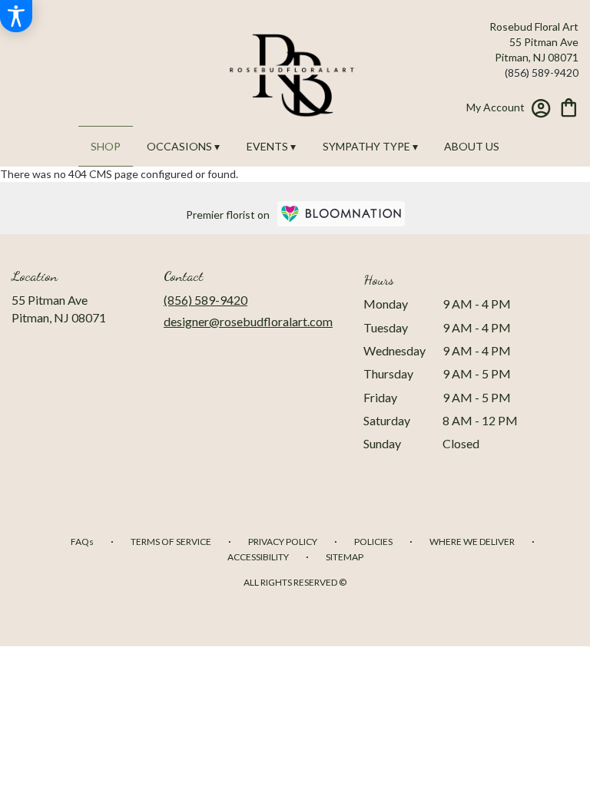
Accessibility (258, 557)
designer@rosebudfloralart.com (248, 321)
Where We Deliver (472, 541)
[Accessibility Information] (16, 16)
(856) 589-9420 (541, 72)
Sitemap (344, 557)
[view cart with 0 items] (568, 106)
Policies (373, 541)
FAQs (82, 541)
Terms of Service (171, 541)
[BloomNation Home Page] (341, 213)
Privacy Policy (282, 541)
